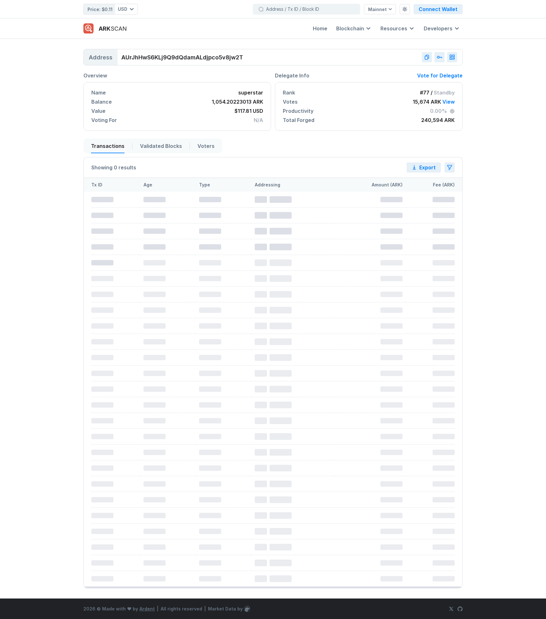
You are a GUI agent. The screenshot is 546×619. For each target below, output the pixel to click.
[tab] (109, 145)
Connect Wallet (438, 9)
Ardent (147, 608)
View (448, 102)
